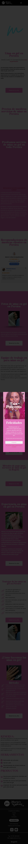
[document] (14, 422)
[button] (23, 393)
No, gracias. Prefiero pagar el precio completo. (14, 446)
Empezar (14, 442)
